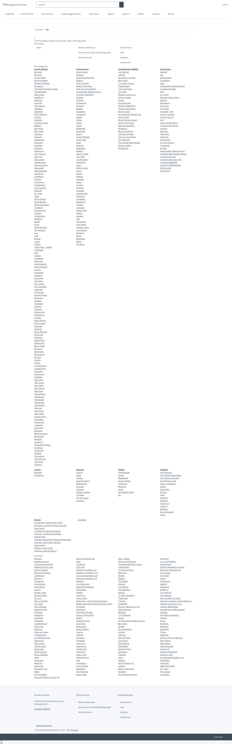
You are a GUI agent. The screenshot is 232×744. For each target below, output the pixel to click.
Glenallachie (39, 394)
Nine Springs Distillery (86, 89)
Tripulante (165, 145)
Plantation (164, 134)
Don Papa (164, 106)
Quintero (80, 489)
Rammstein (165, 140)
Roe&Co (79, 151)
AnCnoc (37, 117)
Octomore (38, 281)
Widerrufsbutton (44, 725)
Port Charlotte (40, 286)
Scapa (37, 241)
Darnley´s (38, 578)
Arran (36, 224)
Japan (78, 171)
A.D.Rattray (123, 587)
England (80, 106)
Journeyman (81, 230)
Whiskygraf (123, 148)
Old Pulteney (40, 199)
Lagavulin (38, 275)
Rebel (78, 236)
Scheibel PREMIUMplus (170, 165)
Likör (162, 83)
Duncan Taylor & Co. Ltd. (129, 606)
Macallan (38, 431)
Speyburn (38, 442)
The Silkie (80, 156)
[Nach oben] (1, 742)
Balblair (37, 125)
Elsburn (79, 80)
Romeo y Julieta (83, 492)
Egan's (79, 134)
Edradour (38, 148)
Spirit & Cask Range (127, 137)
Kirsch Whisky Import (127, 120)
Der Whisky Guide (168, 481)
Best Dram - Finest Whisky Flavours (92, 601)
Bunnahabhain (41, 267)
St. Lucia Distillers (168, 561)
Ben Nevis (38, 128)
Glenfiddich (39, 405)
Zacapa (163, 148)
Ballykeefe (80, 128)
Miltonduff (39, 436)
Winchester (81, 590)
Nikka (78, 182)
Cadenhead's (124, 86)
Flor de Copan (82, 498)
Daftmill (37, 306)
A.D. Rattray (123, 72)
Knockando (39, 422)
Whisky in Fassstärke (43, 548)
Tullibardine (39, 216)
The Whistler (82, 159)
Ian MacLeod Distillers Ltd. (172, 657)
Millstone (80, 196)
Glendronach (40, 162)
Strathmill (38, 450)
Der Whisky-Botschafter (170, 475)
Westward (80, 238)
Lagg (36, 236)
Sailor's (37, 590)
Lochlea (37, 318)
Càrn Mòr (122, 92)
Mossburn (38, 86)
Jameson (80, 145)
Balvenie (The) (40, 609)
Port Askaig (39, 284)
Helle (162, 495)
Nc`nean (38, 193)
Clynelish (38, 134)
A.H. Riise (164, 94)
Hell (162, 120)
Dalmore (38, 137)
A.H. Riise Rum (82, 584)
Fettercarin (39, 640)
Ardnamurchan (41, 123)
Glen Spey (38, 391)
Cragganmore (40, 366)
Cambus (38, 301)
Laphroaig (38, 278)
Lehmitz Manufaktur (169, 606)
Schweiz (80, 205)
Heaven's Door (82, 227)
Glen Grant (39, 382)
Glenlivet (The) (124, 649)
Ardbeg (37, 255)
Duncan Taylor (124, 97)
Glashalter (164, 489)
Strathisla (38, 447)
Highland (38, 108)
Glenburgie (39, 397)
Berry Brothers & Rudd (170, 598)
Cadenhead (39, 575)
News (38, 47)
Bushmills (80, 131)
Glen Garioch (40, 154)
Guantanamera (83, 481)
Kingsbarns (39, 315)
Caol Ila (37, 269)
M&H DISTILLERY (167, 666)
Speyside (38, 326)
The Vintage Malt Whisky (129, 142)
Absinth (163, 72)
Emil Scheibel (124, 638)
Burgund (122, 486)
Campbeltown (40, 92)
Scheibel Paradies (168, 89)
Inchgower (39, 419)
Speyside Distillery (42, 445)
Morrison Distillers (126, 125)
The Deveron (40, 210)
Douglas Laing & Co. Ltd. (171, 604)
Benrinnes (39, 351)
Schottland (165, 80)
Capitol (79, 472)
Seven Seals (81, 210)
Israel (78, 165)
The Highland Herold (169, 478)
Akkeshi (79, 176)
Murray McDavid (125, 131)
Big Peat (37, 75)
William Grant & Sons (43, 567)
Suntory (79, 185)
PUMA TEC (164, 503)
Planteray (164, 137)
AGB (122, 52)
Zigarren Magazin (168, 484)
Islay (36, 253)
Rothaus (80, 75)
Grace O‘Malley (83, 137)
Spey (78, 561)
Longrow (38, 103)
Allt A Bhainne (40, 114)
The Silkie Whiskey (84, 612)
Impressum (125, 62)
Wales (79, 241)
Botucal (163, 100)
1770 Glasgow (124, 615)
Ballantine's (39, 340)
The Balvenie (40, 459)
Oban (36, 196)
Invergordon (39, 185)
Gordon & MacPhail (126, 106)
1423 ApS (80, 567)
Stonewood (81, 103)
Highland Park (40, 227)
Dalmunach (39, 374)
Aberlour (38, 329)
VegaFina (80, 500)
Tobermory (123, 598)
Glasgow (38, 309)
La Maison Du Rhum (169, 125)
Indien (79, 120)
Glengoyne (39, 168)
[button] (213, 4)
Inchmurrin (39, 182)
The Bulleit (81, 221)
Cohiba (79, 478)
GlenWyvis (39, 176)
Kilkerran (38, 100)
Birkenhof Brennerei (85, 77)
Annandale (39, 292)
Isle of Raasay (40, 606)
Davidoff (38, 472)
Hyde (78, 142)
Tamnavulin (39, 456)
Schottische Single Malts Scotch (48, 522)
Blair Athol (39, 131)
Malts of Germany (84, 86)
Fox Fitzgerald (124, 103)
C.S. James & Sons (126, 83)
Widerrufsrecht (85, 57)
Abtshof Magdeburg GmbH (172, 567)
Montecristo (81, 484)
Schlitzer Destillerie (85, 94)
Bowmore (38, 261)
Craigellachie (40, 368)
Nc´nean (164, 669)
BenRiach (164, 623)
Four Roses (81, 224)
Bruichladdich (40, 264)
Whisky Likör (165, 168)
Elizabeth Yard (166, 111)
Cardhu (37, 360)
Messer (163, 492)
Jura (36, 233)
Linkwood (38, 425)
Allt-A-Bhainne (40, 332)
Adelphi (121, 75)
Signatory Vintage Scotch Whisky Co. (176, 601)
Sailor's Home (82, 154)
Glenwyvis (122, 652)
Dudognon (39, 475)
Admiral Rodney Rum (169, 97)
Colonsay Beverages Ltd (86, 575)
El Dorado (164, 108)
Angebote (81, 520)
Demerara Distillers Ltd (86, 578)
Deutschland (82, 72)
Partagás (80, 486)
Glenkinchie (39, 312)
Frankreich (81, 114)
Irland (79, 125)
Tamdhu (37, 453)
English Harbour (167, 114)
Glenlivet (38, 408)
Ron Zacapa (165, 573)
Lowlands (38, 289)
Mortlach (38, 439)
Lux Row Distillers (126, 570)
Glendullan (39, 399)
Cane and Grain (125, 89)
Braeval (37, 357)
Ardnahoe (38, 258)
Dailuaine (38, 371)
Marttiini (164, 500)
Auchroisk (38, 334)
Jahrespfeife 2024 (126, 492)
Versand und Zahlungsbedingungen (94, 52)
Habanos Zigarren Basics (45, 551)
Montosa (164, 131)
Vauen (121, 475)
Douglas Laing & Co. (127, 94)
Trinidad (80, 495)
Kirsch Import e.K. (126, 663)
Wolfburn (38, 219)
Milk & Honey (82, 168)
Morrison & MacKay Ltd (170, 570)
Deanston (38, 142)
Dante (121, 489)
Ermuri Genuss (167, 117)
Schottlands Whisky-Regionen (47, 531)
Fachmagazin (166, 472)
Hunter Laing (124, 111)
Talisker (37, 244)
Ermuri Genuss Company (171, 638)
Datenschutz (126, 47)
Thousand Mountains (43, 564)
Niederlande (82, 193)
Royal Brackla (40, 202)
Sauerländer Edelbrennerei (88, 92)
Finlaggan (80, 640)
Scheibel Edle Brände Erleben (173, 154)
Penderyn (80, 244)
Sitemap (124, 57)
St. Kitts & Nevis (167, 142)
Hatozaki (80, 179)
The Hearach (40, 230)
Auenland (122, 484)
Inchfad (37, 179)
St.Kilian (80, 100)
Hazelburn (39, 97)
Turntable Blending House (46, 89)
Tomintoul (38, 462)
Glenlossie (39, 411)
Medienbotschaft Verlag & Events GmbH (94, 604)
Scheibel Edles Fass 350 (170, 159)
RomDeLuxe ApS (41, 561)
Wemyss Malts (124, 145)
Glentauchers (40, 416)
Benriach (38, 349)
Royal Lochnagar (41, 205)
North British (40, 320)
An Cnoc (38, 598)
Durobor (164, 612)
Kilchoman (39, 272)
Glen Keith (39, 385)
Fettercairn (39, 151)
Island (37, 221)
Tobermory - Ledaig (43, 247)
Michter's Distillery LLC (86, 570)
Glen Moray (39, 388)
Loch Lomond (40, 188)
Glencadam (39, 159)
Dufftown (38, 145)
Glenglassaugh (41, 165)
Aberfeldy (38, 111)
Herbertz (164, 498)
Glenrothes (39, 414)
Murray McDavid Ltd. (85, 558)
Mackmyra (81, 202)
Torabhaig (38, 250)
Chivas (37, 363)
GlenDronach (40, 646)
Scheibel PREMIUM (168, 162)
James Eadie (123, 117)
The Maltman (124, 140)
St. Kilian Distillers (126, 595)
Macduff (38, 190)
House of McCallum (127, 108)
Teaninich (38, 207)
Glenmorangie (40, 171)
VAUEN (121, 575)
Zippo (162, 515)
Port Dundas (39, 323)
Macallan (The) (40, 669)
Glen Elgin (38, 380)
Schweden (81, 199)
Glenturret (39, 173)
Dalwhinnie (39, 140)
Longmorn (38, 428)
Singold (79, 97)
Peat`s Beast (124, 558)
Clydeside (38, 303)
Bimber (79, 108)
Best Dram (123, 80)
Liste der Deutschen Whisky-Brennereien (52, 539)
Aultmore (38, 337)
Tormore (38, 464)
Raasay (37, 238)
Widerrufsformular (86, 47)
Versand (74, 730)
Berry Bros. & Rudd (126, 77)
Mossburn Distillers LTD (87, 573)
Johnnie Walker (41, 80)
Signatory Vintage (126, 134)
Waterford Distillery (85, 587)
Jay (119, 495)
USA (78, 219)
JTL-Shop (226, 737)
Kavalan (79, 216)
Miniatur (164, 509)
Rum (162, 92)
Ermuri (121, 100)
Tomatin (38, 213)
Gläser (163, 486)
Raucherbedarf (167, 512)
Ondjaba (80, 190)
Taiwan (79, 213)
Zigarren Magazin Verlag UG (46, 677)
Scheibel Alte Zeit (168, 156)
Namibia (80, 188)
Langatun (80, 207)
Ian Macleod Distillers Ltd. (130, 114)
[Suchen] (121, 5)
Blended (38, 72)
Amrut (79, 123)
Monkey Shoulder (42, 83)
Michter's (80, 233)
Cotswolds (80, 111)
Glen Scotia (39, 94)
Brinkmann (165, 103)
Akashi (79, 173)
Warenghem (165, 564)
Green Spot (81, 140)
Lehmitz (163, 128)
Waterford (80, 162)
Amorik (79, 117)
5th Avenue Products (169, 615)
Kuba (78, 475)
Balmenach (39, 343)
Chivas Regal (40, 77)
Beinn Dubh (39, 346)
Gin (161, 75)
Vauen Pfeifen (124, 481)
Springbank (39, 106)
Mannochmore (40, 433)
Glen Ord (38, 156)
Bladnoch (38, 298)
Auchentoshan (40, 295)
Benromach (39, 354)
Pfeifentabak (123, 472)
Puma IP (163, 506)
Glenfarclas (39, 402)
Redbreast (81, 148)
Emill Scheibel (82, 83)
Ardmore (38, 120)
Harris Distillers (41, 601)
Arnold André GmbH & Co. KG (131, 621)
